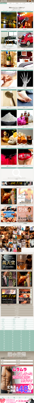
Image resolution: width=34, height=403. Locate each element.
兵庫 (4, 343)
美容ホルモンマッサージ (24, 304)
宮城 (4, 332)
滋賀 (12, 341)
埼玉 (29, 334)
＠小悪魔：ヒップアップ (25, 166)
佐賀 (12, 348)
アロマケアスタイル (8, 205)
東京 (12, 336)
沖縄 (29, 350)
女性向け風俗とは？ (17, 310)
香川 (12, 346)
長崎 (21, 348)
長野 (4, 339)
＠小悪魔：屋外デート (9, 29)
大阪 (29, 341)
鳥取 (29, 343)
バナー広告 (20, 394)
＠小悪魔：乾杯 (8, 68)
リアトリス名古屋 (25, 270)
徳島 (4, 346)
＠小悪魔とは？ (17, 315)
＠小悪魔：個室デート (25, 29)
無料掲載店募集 (30, 180)
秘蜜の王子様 (8, 304)
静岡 (21, 339)
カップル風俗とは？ (17, 313)
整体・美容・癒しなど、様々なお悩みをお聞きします (25, 222)
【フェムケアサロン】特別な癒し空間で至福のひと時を (8, 204)
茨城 (4, 334)
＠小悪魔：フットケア (25, 107)
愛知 (29, 339)
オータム (25, 205)
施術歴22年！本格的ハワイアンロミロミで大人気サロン (8, 222)
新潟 (29, 336)
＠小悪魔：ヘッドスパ (9, 107)
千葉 (4, 336)
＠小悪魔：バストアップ (8, 166)
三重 (4, 341)
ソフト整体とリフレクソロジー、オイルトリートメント (25, 204)
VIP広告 (17, 394)
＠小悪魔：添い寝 (25, 68)
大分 (4, 350)
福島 (29, 332)
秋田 (12, 332)
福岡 (4, 348)
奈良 (12, 343)
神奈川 (21, 336)
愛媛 (21, 346)
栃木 (12, 334)
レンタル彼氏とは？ (17, 308)
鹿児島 (21, 350)
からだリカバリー (9, 223)
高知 (29, 346)
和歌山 (21, 343)
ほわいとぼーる (9, 287)
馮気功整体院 (25, 223)
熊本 (29, 348)
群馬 (21, 334)
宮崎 (12, 350)
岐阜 (12, 339)
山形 (21, 332)
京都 (21, 341)
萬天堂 (9, 270)
